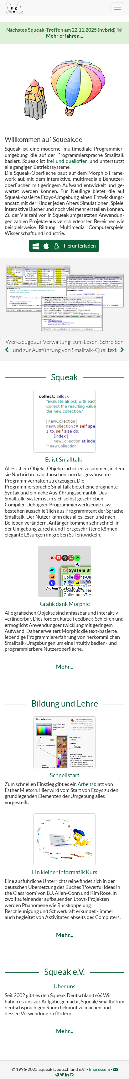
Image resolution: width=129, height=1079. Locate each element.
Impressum (99, 1069)
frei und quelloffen (67, 161)
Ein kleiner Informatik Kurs (64, 872)
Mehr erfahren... (64, 36)
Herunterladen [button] (79, 245)
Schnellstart (65, 775)
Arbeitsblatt (91, 784)
